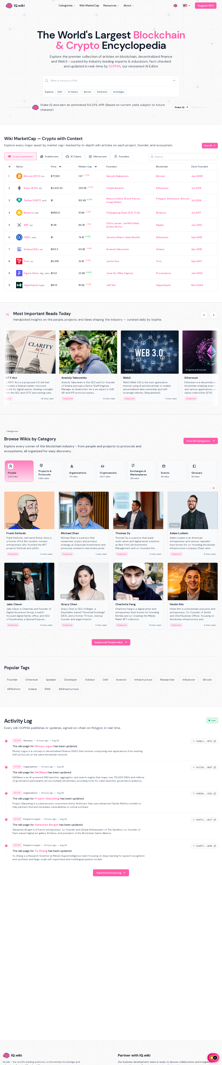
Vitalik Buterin (115, 188)
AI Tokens (73, 91)
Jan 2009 (197, 176)
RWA (48, 689)
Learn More (170, 107)
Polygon (161, 198)
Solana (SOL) (31, 249)
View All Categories (198, 440)
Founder (12, 679)
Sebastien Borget (46, 825)
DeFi (60, 91)
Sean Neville (132, 237)
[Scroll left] (204, 315)
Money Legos (44, 746)
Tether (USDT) (32, 200)
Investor (121, 679)
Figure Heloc (31, 273)
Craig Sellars (114, 202)
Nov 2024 (197, 285)
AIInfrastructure (69, 689)
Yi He (137, 212)
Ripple (160, 225)
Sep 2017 (196, 261)
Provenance (163, 273)
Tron (26, 261)
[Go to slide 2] (213, 488)
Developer (70, 679)
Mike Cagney (125, 273)
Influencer (189, 679)
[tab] (20, 156)
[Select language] (186, 5)
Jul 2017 (196, 212)
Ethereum (102, 91)
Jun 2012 (196, 225)
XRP (26, 225)
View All (208, 145)
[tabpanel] (111, 227)
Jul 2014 (196, 188)
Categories (65, 5)
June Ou (111, 273)
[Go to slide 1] (211, 488)
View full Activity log (108, 872)
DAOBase (41, 772)
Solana (160, 249)
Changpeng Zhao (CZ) (119, 212)
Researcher (167, 679)
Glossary (28, 740)
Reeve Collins (114, 198)
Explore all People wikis (109, 642)
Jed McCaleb (131, 223)
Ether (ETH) (31, 188)
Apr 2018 (196, 249)
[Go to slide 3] (216, 488)
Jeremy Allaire (115, 237)
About (127, 5)
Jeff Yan (111, 285)
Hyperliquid (31, 285)
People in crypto (31, 819)
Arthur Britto (114, 226)
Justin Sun (112, 261)
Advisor (90, 679)
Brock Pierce (132, 198)
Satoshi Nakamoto (117, 176)
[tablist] (68, 156)
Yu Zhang (41, 851)
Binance (29, 212)
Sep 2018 (196, 237)
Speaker (51, 679)
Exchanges (118, 91)
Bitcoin (87, 91)
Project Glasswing (47, 798)
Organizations (30, 766)
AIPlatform (13, 689)
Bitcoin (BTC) (32, 176)
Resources (110, 5)
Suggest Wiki (206, 5)
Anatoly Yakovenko (117, 249)
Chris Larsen (114, 223)
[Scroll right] (214, 315)
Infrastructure (143, 679)
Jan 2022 (197, 273)
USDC (27, 237)
